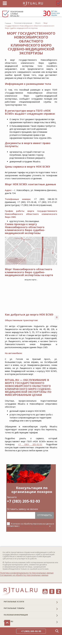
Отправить (44, 515)
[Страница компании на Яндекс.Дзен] (58, 591)
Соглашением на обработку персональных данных (29, 528)
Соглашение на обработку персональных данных (24, 575)
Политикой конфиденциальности (34, 526)
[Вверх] (7, 623)
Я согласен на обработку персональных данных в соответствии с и (30, 526)
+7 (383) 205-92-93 (30, 444)
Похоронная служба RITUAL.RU (16, 13)
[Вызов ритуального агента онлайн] (57, 317)
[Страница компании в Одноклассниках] (51, 591)
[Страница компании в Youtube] (45, 591)
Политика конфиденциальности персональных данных (26, 573)
